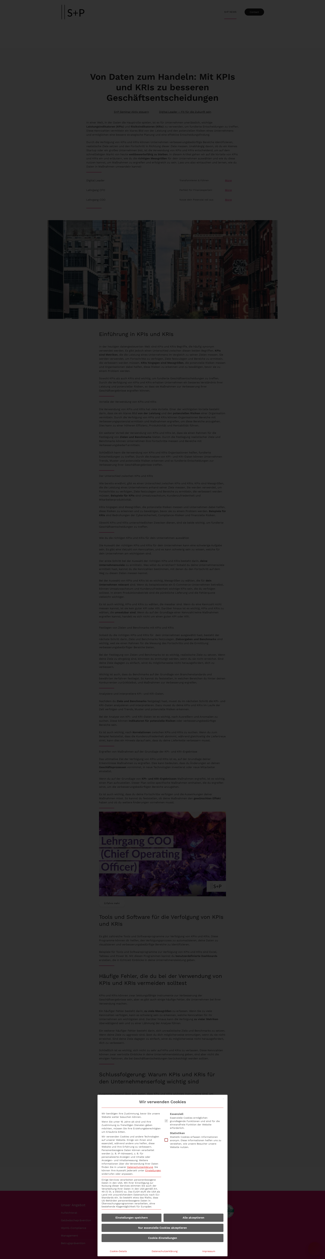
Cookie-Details (118, 1251)
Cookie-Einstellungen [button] (162, 1238)
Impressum (208, 1251)
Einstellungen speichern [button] (131, 1217)
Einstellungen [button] (153, 1170)
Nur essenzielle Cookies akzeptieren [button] (162, 1227)
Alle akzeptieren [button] (193, 1217)
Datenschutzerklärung (140, 1167)
